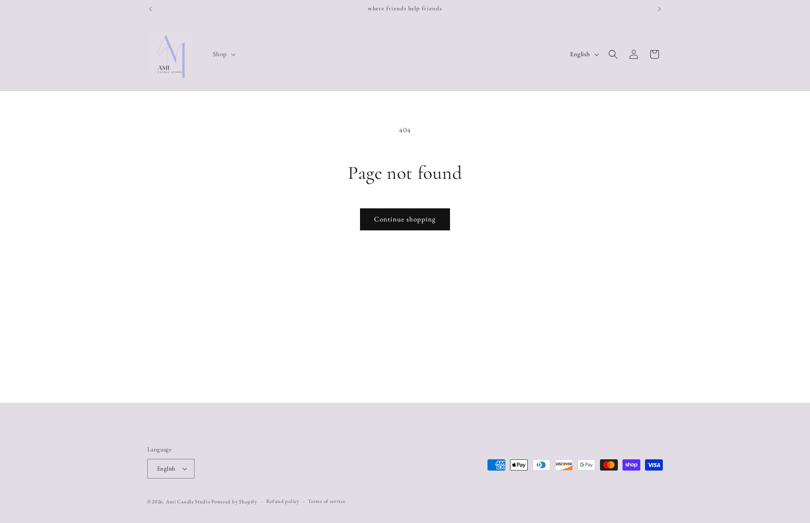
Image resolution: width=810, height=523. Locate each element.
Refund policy (283, 501)
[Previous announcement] (150, 9)
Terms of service (326, 501)
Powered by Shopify (234, 501)
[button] (223, 54)
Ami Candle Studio (188, 501)
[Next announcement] (659, 9)
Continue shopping (405, 218)
